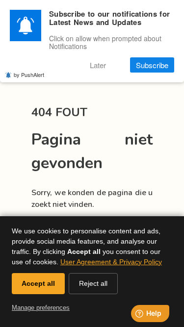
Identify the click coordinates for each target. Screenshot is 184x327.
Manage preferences (41, 307)
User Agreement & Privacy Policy (111, 262)
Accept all (38, 283)
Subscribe (152, 65)
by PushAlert (29, 74)
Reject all (93, 283)
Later (98, 65)
